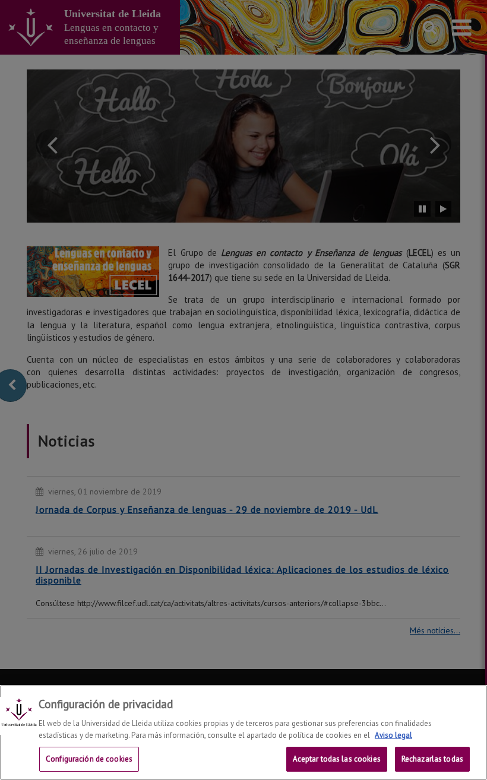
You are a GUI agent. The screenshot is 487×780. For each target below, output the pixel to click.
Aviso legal (393, 735)
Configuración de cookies (89, 759)
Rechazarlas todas (432, 759)
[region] (243, 732)
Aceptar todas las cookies (337, 759)
